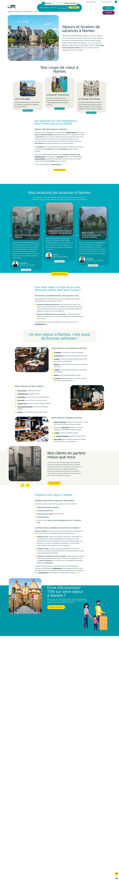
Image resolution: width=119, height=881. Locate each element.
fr (115, 2)
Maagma (56, 364)
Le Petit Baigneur (22, 394)
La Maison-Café (22, 403)
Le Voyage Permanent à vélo (45, 510)
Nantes (50, 520)
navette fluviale (48, 563)
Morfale (56, 375)
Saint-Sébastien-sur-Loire (65, 520)
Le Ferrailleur (21, 397)
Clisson (55, 520)
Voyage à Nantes (40, 159)
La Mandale (57, 352)
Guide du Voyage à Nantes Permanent (48, 507)
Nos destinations (44, 7)
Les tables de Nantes (43, 517)
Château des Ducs (71, 132)
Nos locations (62, 8)
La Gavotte (57, 378)
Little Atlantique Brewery (25, 407)
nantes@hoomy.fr (40, 324)
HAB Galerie (65, 427)
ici (54, 545)
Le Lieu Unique (21, 390)
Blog (52, 7)
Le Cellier (57, 370)
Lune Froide (20, 400)
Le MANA (57, 433)
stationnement (57, 568)
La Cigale (56, 359)
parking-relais (43, 572)
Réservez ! (74, 7)
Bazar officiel (58, 439)
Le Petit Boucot (58, 356)
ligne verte (60, 157)
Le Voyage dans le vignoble (44, 514)
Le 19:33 (19, 412)
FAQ (55, 7)
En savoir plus (28, 111)
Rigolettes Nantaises (62, 436)
